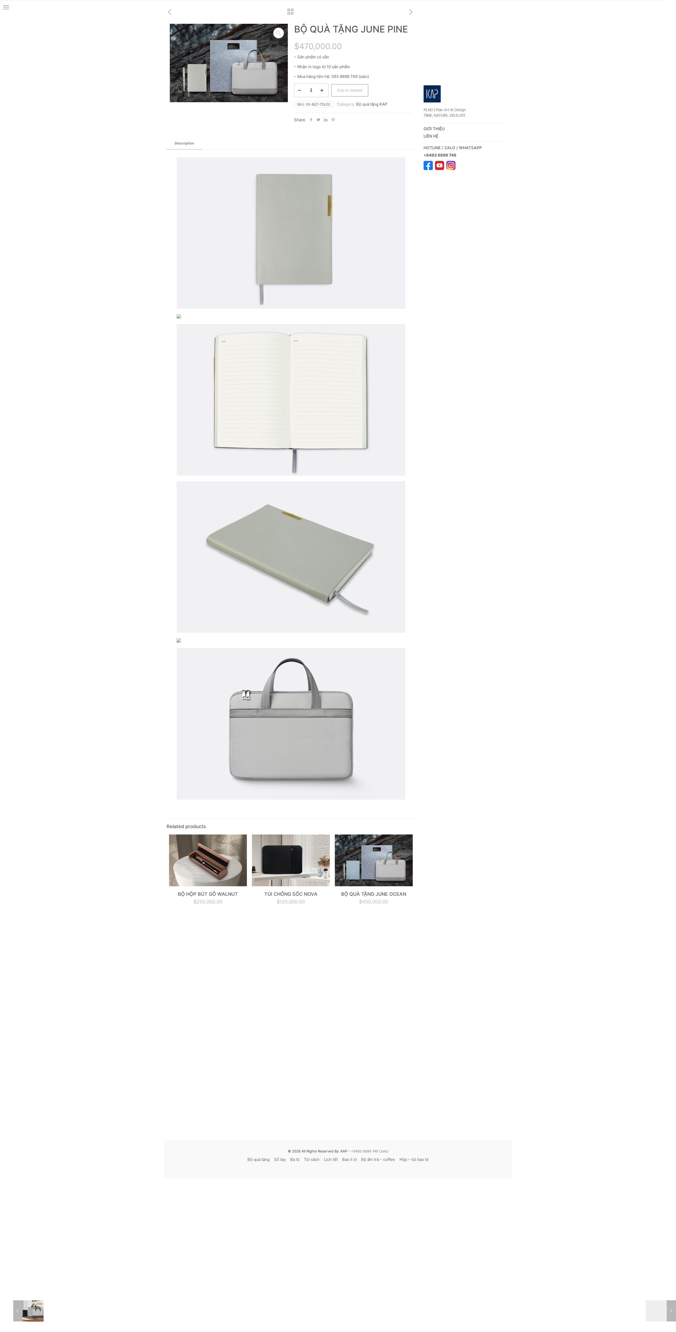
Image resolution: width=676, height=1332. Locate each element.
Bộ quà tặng (258, 1159)
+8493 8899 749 (440, 155)
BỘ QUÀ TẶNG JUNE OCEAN (373, 894)
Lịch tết (331, 1159)
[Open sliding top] (670, 6)
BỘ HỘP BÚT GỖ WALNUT (208, 894)
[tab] (184, 143)
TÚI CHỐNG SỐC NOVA (290, 894)
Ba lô (294, 1159)
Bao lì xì (349, 1159)
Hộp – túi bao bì (414, 1159)
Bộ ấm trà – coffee (378, 1159)
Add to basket (350, 90)
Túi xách (312, 1159)
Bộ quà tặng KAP (371, 104)
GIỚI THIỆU (434, 128)
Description (184, 143)
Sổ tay (280, 1159)
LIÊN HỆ (431, 136)
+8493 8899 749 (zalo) (369, 1151)
